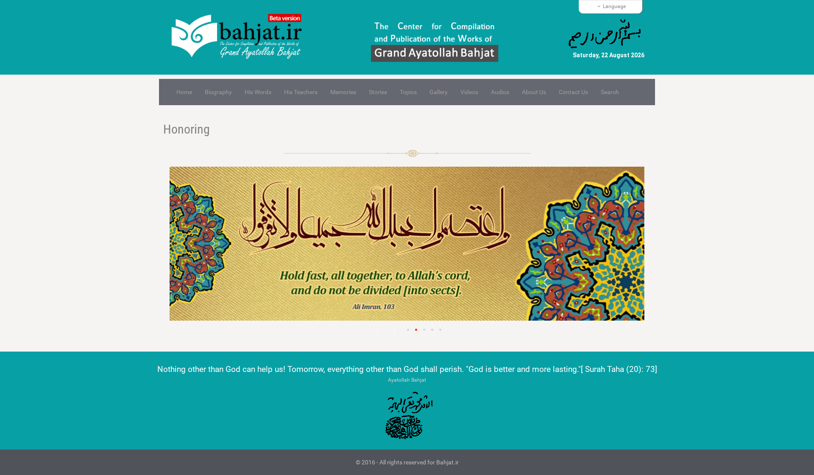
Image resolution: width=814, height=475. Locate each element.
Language (614, 6)
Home (184, 92)
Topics (408, 92)
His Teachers (301, 92)
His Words (258, 92)
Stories (378, 92)
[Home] (240, 37)
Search (610, 92)
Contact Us (573, 92)
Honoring (186, 129)
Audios (500, 92)
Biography (218, 92)
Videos (469, 92)
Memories (343, 92)
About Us (534, 92)
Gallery (438, 92)
